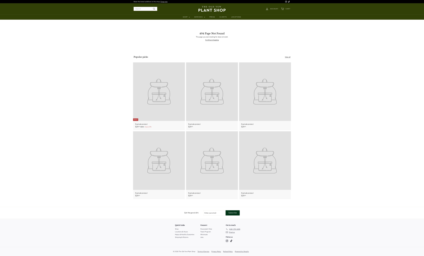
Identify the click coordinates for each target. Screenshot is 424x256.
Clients (223, 17)
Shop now (164, 2)
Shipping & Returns (181, 237)
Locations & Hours (181, 232)
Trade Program (205, 232)
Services (198, 17)
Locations (236, 17)
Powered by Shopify (242, 251)
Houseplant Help (206, 229)
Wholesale (204, 234)
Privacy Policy (216, 251)
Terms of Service (203, 251)
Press (212, 17)
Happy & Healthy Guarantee (184, 234)
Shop (185, 17)
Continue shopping (212, 40)
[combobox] (145, 9)
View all (287, 57)
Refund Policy (228, 251)
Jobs (202, 237)
